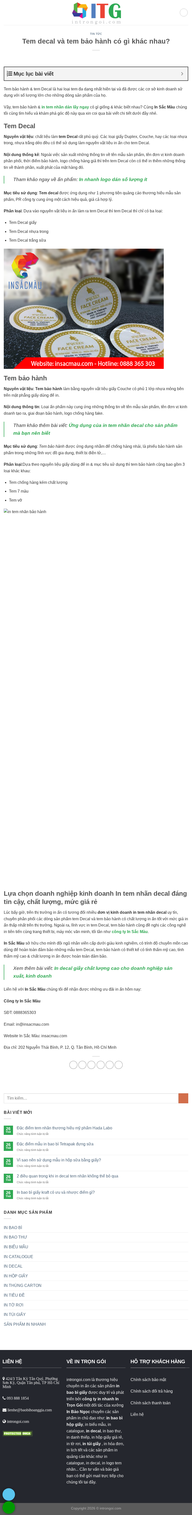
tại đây (89, 1482)
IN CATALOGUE (18, 1257)
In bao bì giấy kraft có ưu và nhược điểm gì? (56, 1192)
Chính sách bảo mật (148, 1380)
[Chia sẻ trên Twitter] (91, 1065)
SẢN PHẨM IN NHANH (25, 1324)
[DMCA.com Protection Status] (17, 1433)
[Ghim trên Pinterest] (110, 1065)
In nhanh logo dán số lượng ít (113, 179)
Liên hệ (137, 1414)
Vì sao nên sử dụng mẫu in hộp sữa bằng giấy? (59, 1160)
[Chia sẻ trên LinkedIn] (118, 1065)
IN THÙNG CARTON (23, 1285)
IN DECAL (13, 1266)
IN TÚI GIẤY (15, 1314)
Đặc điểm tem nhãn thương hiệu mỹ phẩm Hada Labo (64, 1128)
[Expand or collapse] (182, 74)
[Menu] (7, 12)
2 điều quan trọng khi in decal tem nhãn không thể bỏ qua (67, 1176)
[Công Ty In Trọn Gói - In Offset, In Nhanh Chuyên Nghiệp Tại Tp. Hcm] (96, 12)
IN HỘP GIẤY (16, 1276)
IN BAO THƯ (15, 1237)
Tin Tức (96, 33)
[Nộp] (183, 1098)
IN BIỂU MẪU (16, 1247)
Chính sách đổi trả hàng (151, 1391)
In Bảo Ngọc (78, 1412)
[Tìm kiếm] (184, 13)
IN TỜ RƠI (13, 1305)
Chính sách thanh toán (150, 1403)
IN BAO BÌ (13, 1228)
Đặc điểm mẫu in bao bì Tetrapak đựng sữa (55, 1144)
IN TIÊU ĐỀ (14, 1295)
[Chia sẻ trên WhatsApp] (73, 1065)
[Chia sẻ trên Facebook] (82, 1065)
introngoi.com (110, 1508)
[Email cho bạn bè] (100, 1065)
